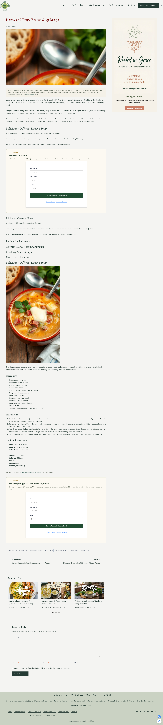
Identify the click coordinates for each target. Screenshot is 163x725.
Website (76, 663)
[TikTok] (155, 711)
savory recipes (73, 550)
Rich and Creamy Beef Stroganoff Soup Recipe (81, 561)
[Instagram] (144, 711)
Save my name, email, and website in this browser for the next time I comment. (42, 668)
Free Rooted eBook (148, 5)
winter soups (85, 550)
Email (46, 663)
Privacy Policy (30, 94)
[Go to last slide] (11, 596)
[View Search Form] (161, 5)
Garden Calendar (49, 712)
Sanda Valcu (14, 607)
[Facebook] (140, 711)
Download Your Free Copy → (81, 705)
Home (64, 5)
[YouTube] (151, 711)
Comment (17, 637)
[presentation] (23, 590)
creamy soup (23, 550)
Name (16, 663)
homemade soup (60, 550)
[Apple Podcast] (148, 711)
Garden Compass (96, 5)
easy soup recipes (36, 550)
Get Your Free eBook (134, 108)
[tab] (52, 612)
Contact (39, 715)
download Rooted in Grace (31, 472)
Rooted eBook (63, 712)
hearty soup (49, 550)
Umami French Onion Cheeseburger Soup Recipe (31, 561)
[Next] (100, 596)
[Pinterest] (137, 711)
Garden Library (78, 5)
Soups (8, 23)
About (32, 715)
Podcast (74, 712)
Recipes (131, 5)
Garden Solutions (116, 5)
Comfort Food (12, 550)
